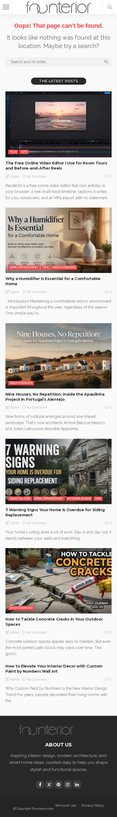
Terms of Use (65, 805)
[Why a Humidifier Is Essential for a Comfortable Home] (58, 240)
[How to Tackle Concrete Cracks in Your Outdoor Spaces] (58, 580)
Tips (24, 152)
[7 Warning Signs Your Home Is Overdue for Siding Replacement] (58, 471)
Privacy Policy (92, 805)
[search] (110, 7)
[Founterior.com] (58, 6)
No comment (37, 176)
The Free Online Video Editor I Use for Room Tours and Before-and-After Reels (56, 166)
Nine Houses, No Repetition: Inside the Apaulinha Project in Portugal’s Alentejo (54, 397)
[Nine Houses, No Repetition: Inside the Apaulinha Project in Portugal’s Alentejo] (58, 356)
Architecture (20, 499)
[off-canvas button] (6, 7)
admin (15, 176)
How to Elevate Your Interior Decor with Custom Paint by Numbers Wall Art (53, 669)
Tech (13, 152)
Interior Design (79, 499)
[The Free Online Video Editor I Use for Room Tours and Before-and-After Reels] (58, 124)
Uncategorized (64, 267)
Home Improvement (24, 267)
